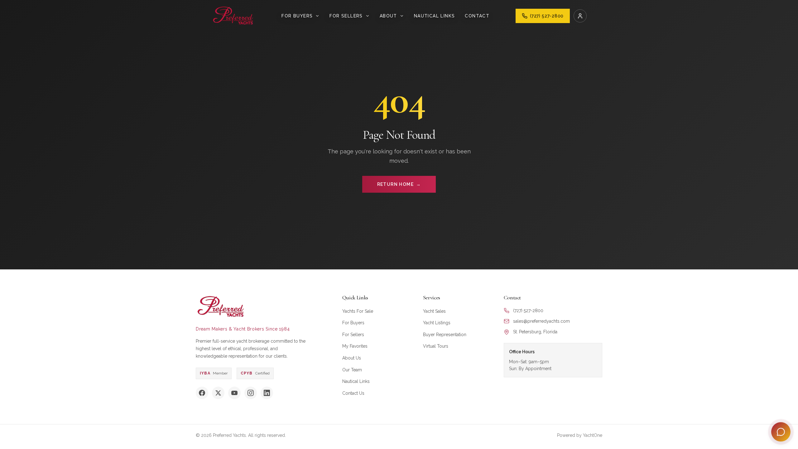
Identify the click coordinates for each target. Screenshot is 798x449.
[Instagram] (250, 393)
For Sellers (353, 334)
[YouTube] (234, 393)
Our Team (352, 369)
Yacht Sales (434, 311)
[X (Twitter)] (218, 393)
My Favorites (355, 346)
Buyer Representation (444, 334)
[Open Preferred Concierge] (781, 432)
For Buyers (353, 322)
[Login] (580, 15)
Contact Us (353, 393)
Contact (477, 15)
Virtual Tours (435, 346)
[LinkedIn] (267, 393)
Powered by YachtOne (579, 435)
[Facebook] (202, 393)
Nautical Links (434, 15)
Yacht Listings (436, 322)
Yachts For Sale (357, 311)
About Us (351, 357)
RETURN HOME (399, 184)
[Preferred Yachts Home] (233, 16)
